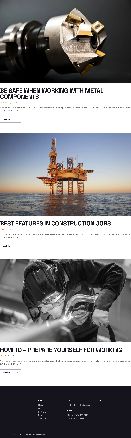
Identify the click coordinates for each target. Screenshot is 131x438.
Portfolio (42, 412)
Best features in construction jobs (55, 223)
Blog (40, 415)
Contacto (42, 418)
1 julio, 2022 (12, 356)
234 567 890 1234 (80, 418)
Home (40, 405)
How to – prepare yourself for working (61, 350)
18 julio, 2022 (12, 229)
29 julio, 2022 (12, 103)
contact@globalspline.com (78, 405)
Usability (3, 103)
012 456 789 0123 (80, 415)
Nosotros (42, 408)
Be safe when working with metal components (51, 94)
